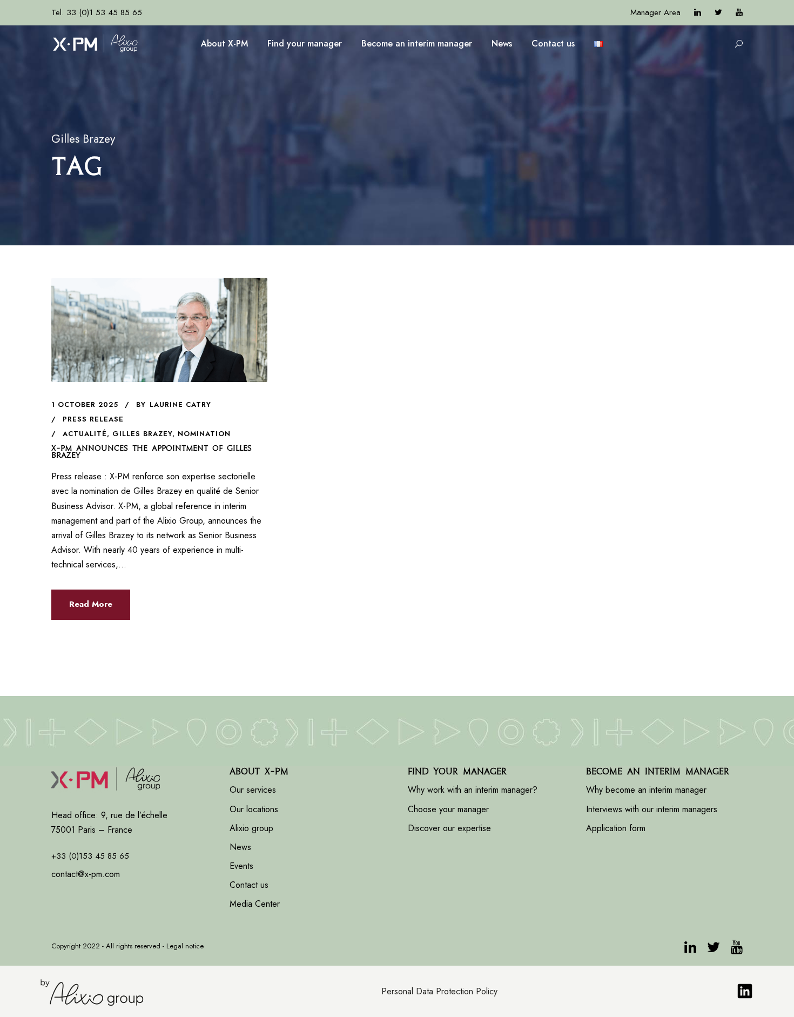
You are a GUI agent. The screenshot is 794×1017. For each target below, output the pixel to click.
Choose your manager (448, 809)
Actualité (85, 434)
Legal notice (185, 946)
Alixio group (251, 828)
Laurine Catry (180, 404)
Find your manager (304, 43)
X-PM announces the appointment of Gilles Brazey (151, 451)
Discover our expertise (449, 828)
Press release (93, 419)
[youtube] (739, 12)
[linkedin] (697, 12)
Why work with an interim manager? (472, 790)
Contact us (553, 43)
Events (241, 866)
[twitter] (718, 12)
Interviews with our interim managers (651, 809)
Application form (615, 828)
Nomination (204, 434)
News (502, 43)
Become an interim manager (416, 43)
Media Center (255, 904)
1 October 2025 (84, 404)
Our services (253, 790)
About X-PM (224, 43)
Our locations (254, 809)
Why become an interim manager (646, 790)
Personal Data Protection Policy (439, 991)
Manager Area (655, 12)
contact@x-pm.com (85, 874)
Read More (90, 604)
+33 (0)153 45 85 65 (90, 856)
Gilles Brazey (142, 434)
